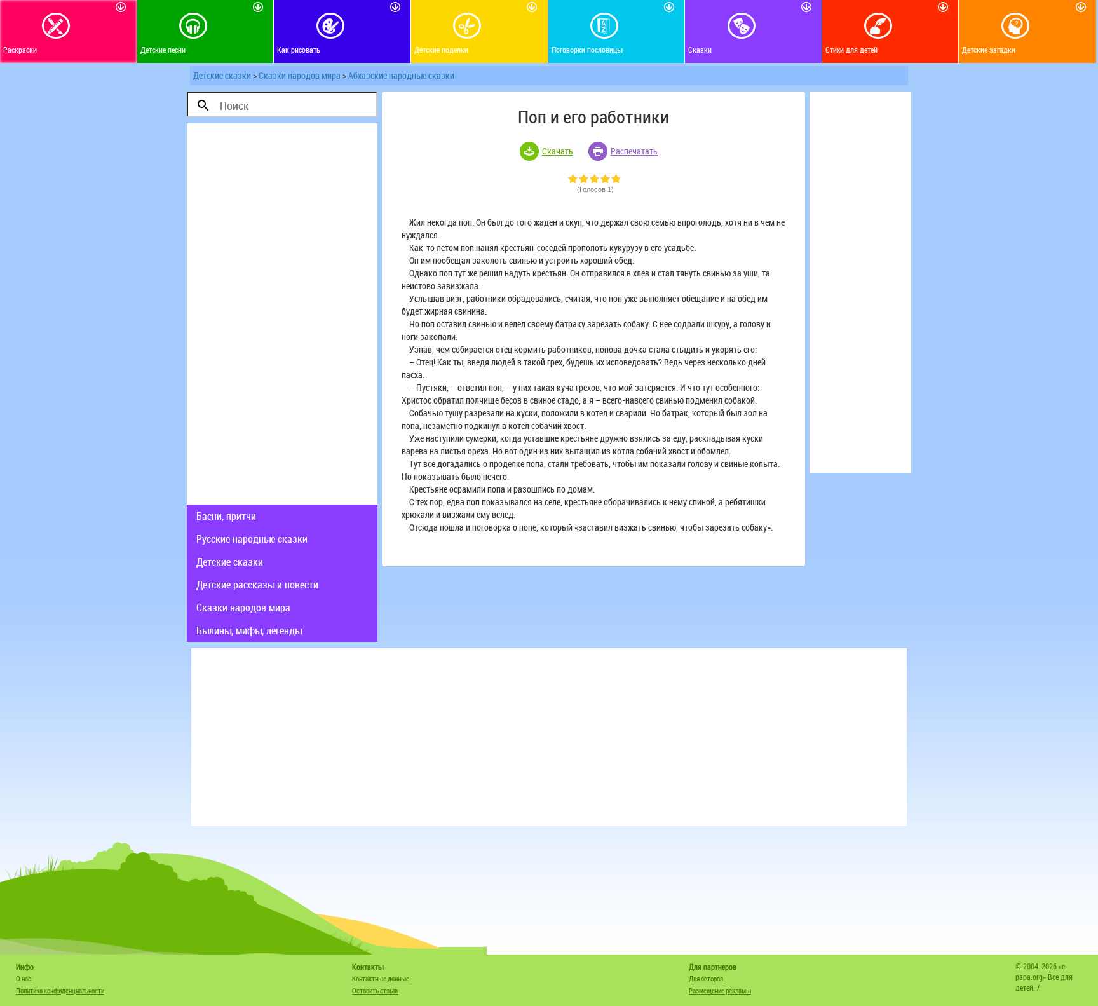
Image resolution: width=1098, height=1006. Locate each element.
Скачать (557, 151)
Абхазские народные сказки (401, 75)
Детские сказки (222, 75)
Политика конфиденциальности (60, 990)
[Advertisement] (282, 314)
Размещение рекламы (720, 990)
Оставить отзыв (375, 990)
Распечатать (634, 151)
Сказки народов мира (300, 75)
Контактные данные (380, 978)
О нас (23, 978)
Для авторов (706, 978)
